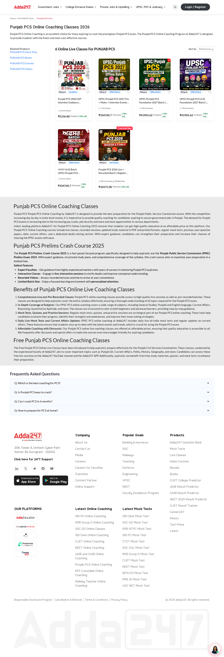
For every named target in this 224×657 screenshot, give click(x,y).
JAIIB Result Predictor (184, 487)
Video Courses (179, 461)
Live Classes (178, 455)
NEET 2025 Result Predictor (188, 499)
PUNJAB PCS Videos (21, 69)
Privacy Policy (119, 599)
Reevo (174, 518)
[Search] (175, 7)
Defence (128, 468)
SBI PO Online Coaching (90, 516)
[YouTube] (52, 468)
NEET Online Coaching (89, 548)
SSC (125, 449)
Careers (80, 461)
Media (79, 455)
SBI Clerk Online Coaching (91, 535)
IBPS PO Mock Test (135, 573)
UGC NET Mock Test (136, 586)
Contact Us (82, 449)
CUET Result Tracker (184, 505)
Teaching (128, 461)
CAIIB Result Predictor (184, 493)
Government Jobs (48, 7)
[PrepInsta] (25, 544)
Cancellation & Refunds (68, 599)
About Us (81, 442)
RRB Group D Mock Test (138, 554)
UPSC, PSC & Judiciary (149, 7)
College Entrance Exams (79, 7)
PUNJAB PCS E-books (22, 63)
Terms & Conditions (96, 599)
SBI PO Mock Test (134, 535)
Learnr (174, 531)
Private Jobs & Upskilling (114, 7)
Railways (128, 455)
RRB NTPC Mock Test (136, 529)
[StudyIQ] (25, 535)
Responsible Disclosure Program (33, 599)
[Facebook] (43, 468)
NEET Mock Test (133, 567)
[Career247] (25, 553)
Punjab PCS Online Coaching (93, 564)
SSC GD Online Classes (90, 529)
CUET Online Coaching (89, 541)
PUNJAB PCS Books (21, 58)
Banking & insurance (135, 442)
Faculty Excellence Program (140, 493)
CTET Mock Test (133, 541)
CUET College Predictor (185, 480)
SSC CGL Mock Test (135, 548)
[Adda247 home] (22, 7)
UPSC (126, 480)
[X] (25, 468)
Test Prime (177, 524)
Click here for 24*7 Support (33, 459)
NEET (126, 487)
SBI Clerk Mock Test (135, 516)
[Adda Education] (25, 517)
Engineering (130, 474)
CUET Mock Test (133, 560)
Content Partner (86, 480)
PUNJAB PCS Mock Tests (23, 52)
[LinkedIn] (17, 468)
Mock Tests (177, 449)
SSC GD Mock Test (135, 522)
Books (174, 474)
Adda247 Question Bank (186, 442)
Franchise (81, 474)
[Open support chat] (215, 649)
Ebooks (174, 468)
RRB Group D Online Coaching (94, 522)
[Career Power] (25, 526)
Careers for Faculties (89, 468)
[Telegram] (34, 468)
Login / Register (195, 7)
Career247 (177, 512)
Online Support (84, 487)
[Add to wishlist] (88, 92)
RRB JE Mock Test (134, 579)
